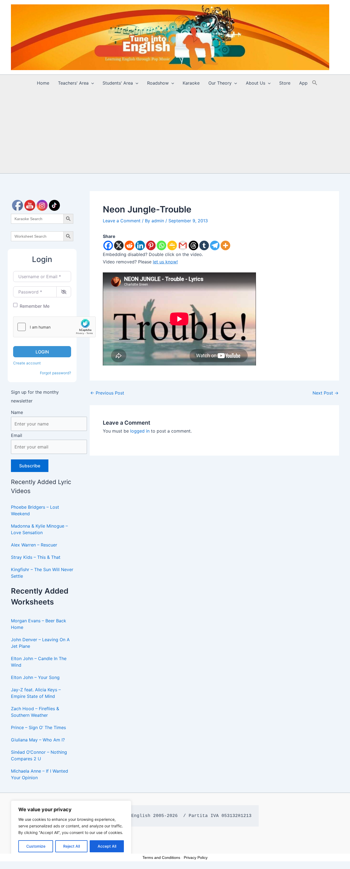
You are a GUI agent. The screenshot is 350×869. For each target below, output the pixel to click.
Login (42, 352)
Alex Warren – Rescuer (34, 545)
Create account (27, 363)
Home (43, 83)
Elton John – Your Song (35, 677)
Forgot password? (55, 373)
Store (284, 83)
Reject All (71, 846)
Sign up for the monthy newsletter (35, 396)
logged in (140, 431)
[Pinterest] (151, 245)
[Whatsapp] (161, 245)
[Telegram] (215, 245)
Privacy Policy (196, 857)
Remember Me (34, 306)
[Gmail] (183, 245)
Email (16, 435)
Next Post (326, 393)
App (303, 83)
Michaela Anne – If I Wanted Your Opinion (39, 774)
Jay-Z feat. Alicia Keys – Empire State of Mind (36, 693)
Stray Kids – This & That (35, 557)
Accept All (107, 846)
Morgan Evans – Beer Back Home (38, 624)
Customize (35, 846)
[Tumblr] (204, 245)
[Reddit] (129, 245)
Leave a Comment (122, 220)
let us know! (165, 261)
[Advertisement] (175, 132)
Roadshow (158, 83)
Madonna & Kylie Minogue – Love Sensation (39, 529)
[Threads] (193, 245)
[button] (91, 83)
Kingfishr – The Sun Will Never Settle (42, 573)
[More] (225, 245)
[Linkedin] (140, 245)
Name (17, 412)
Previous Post (107, 393)
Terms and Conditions (161, 857)
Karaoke (191, 83)
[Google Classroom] (172, 245)
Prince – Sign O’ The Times (38, 727)
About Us (255, 83)
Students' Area (118, 83)
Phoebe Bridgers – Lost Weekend (35, 510)
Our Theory (220, 83)
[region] (71, 829)
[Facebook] (108, 245)
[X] (119, 245)
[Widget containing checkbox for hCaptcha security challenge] (54, 326)
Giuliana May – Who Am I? (38, 740)
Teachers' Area (73, 83)
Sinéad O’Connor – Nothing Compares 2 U (39, 755)
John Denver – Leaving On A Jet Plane (40, 643)
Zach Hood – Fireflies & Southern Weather (35, 712)
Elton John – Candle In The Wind (38, 662)
